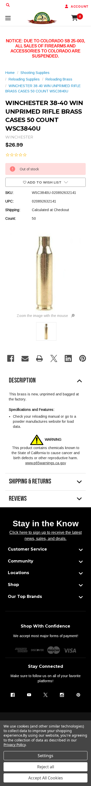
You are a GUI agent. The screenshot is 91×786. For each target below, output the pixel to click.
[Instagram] (61, 694)
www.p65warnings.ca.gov (45, 463)
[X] (54, 358)
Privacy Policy (15, 744)
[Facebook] (10, 358)
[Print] (39, 358)
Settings (45, 755)
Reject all (45, 767)
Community (20, 561)
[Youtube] (29, 694)
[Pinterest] (82, 358)
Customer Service (27, 549)
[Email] (25, 358)
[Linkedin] (68, 358)
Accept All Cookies (45, 778)
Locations (18, 572)
